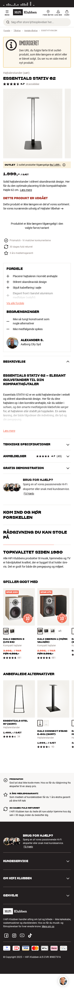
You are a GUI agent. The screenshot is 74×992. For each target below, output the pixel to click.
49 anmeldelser (32, 84)
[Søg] (8, 22)
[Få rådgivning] (63, 981)
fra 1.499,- (55, 164)
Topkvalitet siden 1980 (33, 552)
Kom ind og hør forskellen (22, 515)
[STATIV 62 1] (32, 123)
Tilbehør (17, 30)
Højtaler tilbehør (31, 30)
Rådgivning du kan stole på (35, 535)
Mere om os (48, 926)
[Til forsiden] (25, 12)
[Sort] (46, 631)
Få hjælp (29, 493)
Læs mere (26, 189)
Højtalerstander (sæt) (16, 72)
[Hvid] (52, 631)
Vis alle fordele (15, 303)
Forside (7, 30)
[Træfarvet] (6, 631)
